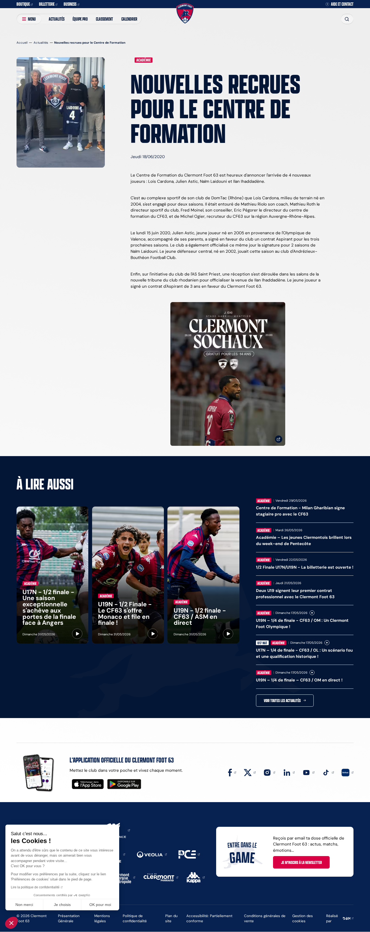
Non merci (24, 904)
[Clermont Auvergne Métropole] (122, 877)
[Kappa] (196, 877)
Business (70, 4)
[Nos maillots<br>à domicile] (227, 374)
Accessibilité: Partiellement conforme (209, 918)
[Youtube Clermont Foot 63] (308, 772)
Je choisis (62, 904)
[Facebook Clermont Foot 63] (232, 772)
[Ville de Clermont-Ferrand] (161, 877)
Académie (143, 60)
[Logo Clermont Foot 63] (185, 13)
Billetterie (46, 4)
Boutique (23, 4)
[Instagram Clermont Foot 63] (269, 772)
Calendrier (129, 19)
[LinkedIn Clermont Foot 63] (289, 772)
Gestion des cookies (302, 918)
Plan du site (171, 918)
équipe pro (80, 19)
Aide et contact (342, 4)
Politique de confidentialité (135, 918)
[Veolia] (152, 854)
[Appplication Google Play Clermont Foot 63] (124, 784)
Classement (104, 19)
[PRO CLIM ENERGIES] (189, 854)
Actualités (56, 19)
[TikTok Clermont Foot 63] (328, 772)
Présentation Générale (69, 918)
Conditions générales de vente (264, 918)
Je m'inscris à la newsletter (301, 862)
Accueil (22, 42)
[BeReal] (347, 772)
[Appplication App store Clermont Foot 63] (88, 784)
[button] (11, 922)
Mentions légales (102, 918)
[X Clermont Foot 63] (250, 772)
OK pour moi (100, 904)
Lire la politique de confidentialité (35, 887)
